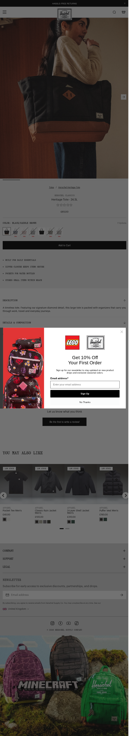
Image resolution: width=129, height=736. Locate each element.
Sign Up (85, 393)
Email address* (59, 378)
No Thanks (84, 402)
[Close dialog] (122, 331)
